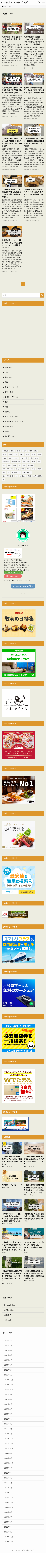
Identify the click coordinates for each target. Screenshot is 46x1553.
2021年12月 (8, 1537)
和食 (33, 462)
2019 (4, 454)
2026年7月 (8, 1345)
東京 (6, 402)
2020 (10, 454)
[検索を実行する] (42, 295)
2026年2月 (8, 1370)
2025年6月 (8, 1409)
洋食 (33, 469)
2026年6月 (8, 1350)
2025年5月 (8, 1414)
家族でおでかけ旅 (11, 387)
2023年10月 (8, 1463)
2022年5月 (8, 1527)
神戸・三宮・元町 (11, 417)
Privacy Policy (9, 1305)
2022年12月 (8, 1497)
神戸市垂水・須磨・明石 (14, 421)
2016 (36, 451)
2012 (12, 451)
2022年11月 (8, 1502)
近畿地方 (22, 476)
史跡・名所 (26, 462)
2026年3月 (8, 1365)
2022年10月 (8, 1507)
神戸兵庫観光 (27, 472)
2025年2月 (8, 1429)
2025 (39, 454)
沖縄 (6, 407)
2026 (4, 458)
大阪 (6, 382)
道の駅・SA (9, 436)
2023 (27, 454)
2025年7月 (8, 1404)
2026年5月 (8, 1355)
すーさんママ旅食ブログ (14, 2)
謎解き (7, 431)
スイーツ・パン (13, 458)
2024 (33, 454)
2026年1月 (8, 1375)
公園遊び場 (6, 462)
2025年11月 (8, 1385)
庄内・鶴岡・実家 (8, 469)
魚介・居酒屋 (37, 476)
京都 (36, 458)
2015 (30, 451)
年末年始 (30, 465)
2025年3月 (8, 1424)
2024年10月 (8, 1448)
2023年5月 (8, 1488)
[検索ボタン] (38, 2)
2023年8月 (8, 1473)
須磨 (29, 476)
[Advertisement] (23, 331)
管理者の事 (9, 426)
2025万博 (8, 368)
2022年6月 (8, 1522)
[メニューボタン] (43, 2)
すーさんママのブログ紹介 (23, 586)
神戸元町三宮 (16, 472)
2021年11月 (8, 1542)
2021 (15, 454)
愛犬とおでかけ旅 (11, 397)
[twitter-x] (23, 593)
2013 (18, 451)
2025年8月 (8, 1399)
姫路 (14, 465)
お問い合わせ (9, 1310)
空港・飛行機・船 (8, 476)
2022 (21, 454)
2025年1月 (8, 1434)
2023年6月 (8, 1483)
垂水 (4, 465)
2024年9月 (8, 1453)
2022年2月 (8, 1532)
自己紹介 (7, 1320)
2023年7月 (8, 1478)
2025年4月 (8, 1419)
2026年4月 (8, 1360)
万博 (31, 458)
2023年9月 (8, 1468)
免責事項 (7, 1315)
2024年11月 (8, 1443)
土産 (39, 462)
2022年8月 (8, 1512)
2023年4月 (8, 1493)
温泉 (4, 472)
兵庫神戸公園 (16, 462)
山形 (24, 465)
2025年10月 (8, 1389)
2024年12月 (8, 1439)
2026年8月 (8, 1340)
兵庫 (6, 372)
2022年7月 (8, 1517)
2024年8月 (8, 1458)
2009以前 (5, 451)
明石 (17, 469)
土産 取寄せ (9, 377)
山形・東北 (9, 392)
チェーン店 (24, 458)
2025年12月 (8, 1380)
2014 (24, 451)
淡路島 (7, 412)
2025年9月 (8, 1394)
